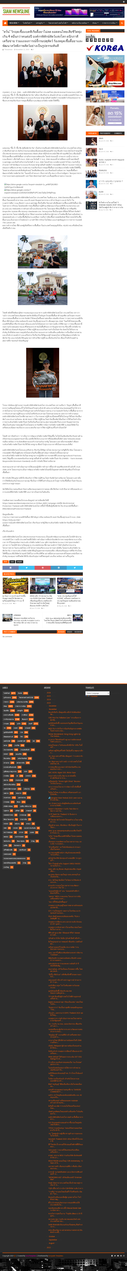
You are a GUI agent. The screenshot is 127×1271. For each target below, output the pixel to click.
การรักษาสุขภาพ (9, 719)
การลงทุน (6, 802)
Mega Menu (13, 23)
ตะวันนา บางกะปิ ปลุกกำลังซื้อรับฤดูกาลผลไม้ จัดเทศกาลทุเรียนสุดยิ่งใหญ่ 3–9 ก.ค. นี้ (14, 598)
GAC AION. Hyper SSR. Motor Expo (62, 772)
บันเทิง (20, 693)
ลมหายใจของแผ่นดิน (10, 863)
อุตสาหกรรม (22, 797)
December (53, 706)
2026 (49, 693)
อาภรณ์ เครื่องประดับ (10, 767)
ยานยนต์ (27, 728)
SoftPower (19, 837)
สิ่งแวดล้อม (7, 758)
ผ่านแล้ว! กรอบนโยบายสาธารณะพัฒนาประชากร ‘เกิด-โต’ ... (63, 887)
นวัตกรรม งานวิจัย (22, 702)
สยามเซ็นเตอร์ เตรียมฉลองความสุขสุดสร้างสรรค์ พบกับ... (63, 1102)
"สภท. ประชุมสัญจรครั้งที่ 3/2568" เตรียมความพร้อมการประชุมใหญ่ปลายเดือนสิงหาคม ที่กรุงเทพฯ (69, 599)
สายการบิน (23, 819)
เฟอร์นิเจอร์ (22, 850)
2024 (49, 700)
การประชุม (23, 815)
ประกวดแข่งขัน (8, 750)
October (52, 1236)
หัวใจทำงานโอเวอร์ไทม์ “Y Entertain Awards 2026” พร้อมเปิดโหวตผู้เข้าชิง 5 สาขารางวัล (111, 205)
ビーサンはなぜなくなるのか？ (111, 181)
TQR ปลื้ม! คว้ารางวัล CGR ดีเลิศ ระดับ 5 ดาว (65, 1188)
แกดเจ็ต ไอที (21, 741)
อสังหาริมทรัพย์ (22, 758)
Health (18, 793)
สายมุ (24, 863)
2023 (49, 703)
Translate (93, 696)
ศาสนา (28, 824)
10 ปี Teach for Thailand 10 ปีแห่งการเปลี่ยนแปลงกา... (62, 815)
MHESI (6, 837)
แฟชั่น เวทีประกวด (25, 806)
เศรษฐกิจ (39, 23)
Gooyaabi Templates (55, 1256)
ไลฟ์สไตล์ (26, 23)
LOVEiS (28, 776)
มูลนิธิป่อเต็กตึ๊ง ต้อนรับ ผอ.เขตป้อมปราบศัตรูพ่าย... (60, 992)
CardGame (7, 854)
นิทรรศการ (17, 845)
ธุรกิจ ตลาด (7, 697)
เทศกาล (6, 793)
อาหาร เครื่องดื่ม (8, 715)
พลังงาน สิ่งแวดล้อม (79, 23)
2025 (49, 696)
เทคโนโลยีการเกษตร (10, 789)
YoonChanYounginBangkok (14, 858)
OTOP (21, 832)
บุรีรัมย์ (17, 811)
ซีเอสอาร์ (25, 719)
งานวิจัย (17, 745)
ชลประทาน (7, 841)
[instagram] (124, 1256)
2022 (49, 1247)
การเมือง (6, 776)
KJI (15, 1256)
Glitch (101, 138)
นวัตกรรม (27, 789)
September (53, 1240)
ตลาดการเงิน (21, 763)
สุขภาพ (6, 780)
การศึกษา (25, 715)
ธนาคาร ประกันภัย (29, 828)
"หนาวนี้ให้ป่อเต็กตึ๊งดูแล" (58, 902)
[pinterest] (121, 1256)
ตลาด (5, 745)
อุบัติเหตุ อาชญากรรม (10, 771)
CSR (21, 732)
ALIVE (101, 192)
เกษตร (12, 561)
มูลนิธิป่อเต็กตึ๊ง (8, 732)
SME (5, 828)
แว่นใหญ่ (6, 867)
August (52, 1243)
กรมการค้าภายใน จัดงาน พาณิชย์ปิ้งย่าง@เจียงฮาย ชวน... (62, 777)
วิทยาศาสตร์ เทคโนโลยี (57, 23)
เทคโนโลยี (7, 741)
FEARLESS (103, 170)
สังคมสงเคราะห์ (8, 737)
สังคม (95, 23)
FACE (101, 149)
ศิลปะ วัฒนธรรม (9, 819)
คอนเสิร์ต (18, 754)
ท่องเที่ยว (6, 710)
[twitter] (115, 1256)
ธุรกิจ (18, 724)
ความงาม (6, 763)
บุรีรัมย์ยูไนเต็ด (8, 850)
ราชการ (6, 702)
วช (4, 728)
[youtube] (118, 1256)
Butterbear (8, 832)
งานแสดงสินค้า (25, 750)
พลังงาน (17, 824)
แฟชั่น (5, 845)
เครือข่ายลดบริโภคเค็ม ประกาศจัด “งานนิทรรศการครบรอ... (63, 948)
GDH (25, 771)
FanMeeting (8, 815)
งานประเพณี (19, 780)
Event (6, 754)
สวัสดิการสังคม (8, 806)
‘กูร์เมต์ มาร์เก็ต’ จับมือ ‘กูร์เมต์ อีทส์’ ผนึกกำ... (64, 938)
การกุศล (6, 724)
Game (32, 832)
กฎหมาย (6, 811)
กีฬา (21, 737)
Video (6, 824)
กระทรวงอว (7, 797)
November (53, 709)
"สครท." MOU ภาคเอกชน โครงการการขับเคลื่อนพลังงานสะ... (64, 897)
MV (34, 741)
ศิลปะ (18, 802)
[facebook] (124, 2)
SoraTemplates (31, 1256)
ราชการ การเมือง (108, 23)
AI (17, 776)
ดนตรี (30, 724)
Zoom (15, 828)
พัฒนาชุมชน (21, 841)
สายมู (32, 841)
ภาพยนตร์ (29, 811)
